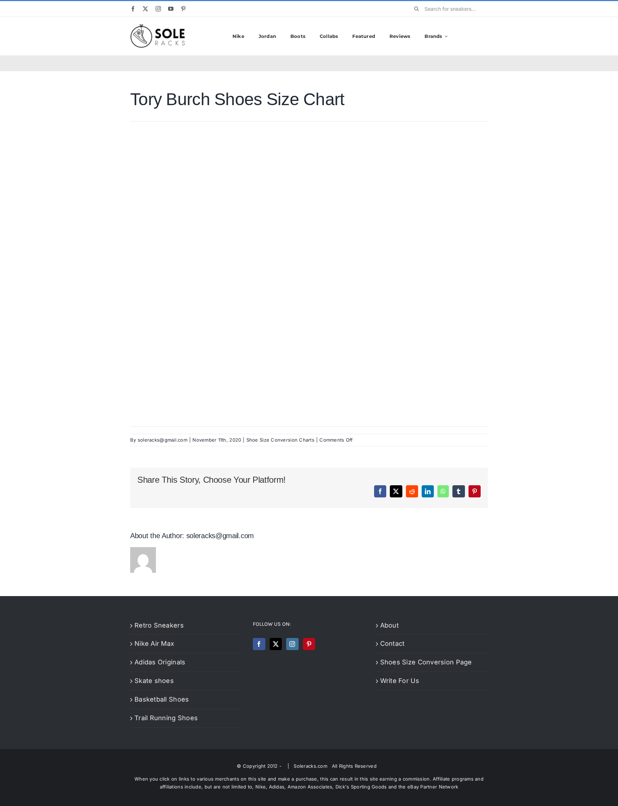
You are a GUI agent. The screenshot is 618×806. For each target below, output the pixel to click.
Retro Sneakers (159, 625)
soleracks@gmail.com (162, 440)
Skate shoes (154, 680)
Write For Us (399, 680)
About (389, 625)
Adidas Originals (159, 662)
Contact (392, 643)
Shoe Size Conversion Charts (280, 440)
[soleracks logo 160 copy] (157, 27)
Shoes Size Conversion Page (426, 662)
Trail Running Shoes (166, 718)
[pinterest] (183, 8)
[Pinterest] (309, 644)
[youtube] (170, 8)
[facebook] (133, 8)
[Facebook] (259, 644)
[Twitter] (276, 644)
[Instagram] (292, 644)
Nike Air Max (154, 643)
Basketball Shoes (161, 699)
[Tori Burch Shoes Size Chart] (309, 132)
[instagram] (158, 8)
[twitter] (145, 8)
